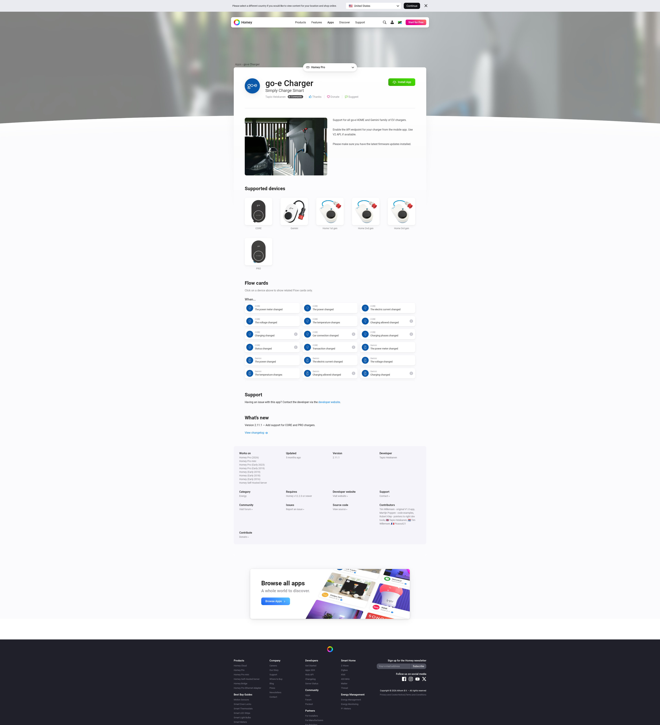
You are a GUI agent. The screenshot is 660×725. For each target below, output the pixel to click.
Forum (308, 699)
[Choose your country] (400, 22)
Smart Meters (240, 722)
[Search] (385, 22)
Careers (273, 665)
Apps (330, 22)
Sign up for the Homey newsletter (407, 660)
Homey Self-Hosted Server (247, 679)
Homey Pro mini (241, 674)
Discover (344, 22)
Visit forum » (246, 509)
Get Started (310, 665)
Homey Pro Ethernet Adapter (247, 688)
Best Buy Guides (243, 694)
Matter (344, 683)
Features (316, 22)
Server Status (311, 683)
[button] (373, 6)
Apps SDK (310, 670)
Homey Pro (239, 670)
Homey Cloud (240, 665)
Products (300, 22)
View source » (340, 509)
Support (360, 22)
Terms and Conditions (416, 695)
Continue (411, 6)
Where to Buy (276, 679)
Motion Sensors (241, 699)
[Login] (392, 22)
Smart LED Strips (242, 713)
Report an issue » (295, 509)
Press (272, 688)
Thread (344, 688)
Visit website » (340, 496)
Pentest (309, 704)
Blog (272, 683)
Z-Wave (345, 665)
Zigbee (344, 670)
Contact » (385, 496)
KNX (343, 674)
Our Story (274, 670)
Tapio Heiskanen (388, 457)
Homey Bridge (240, 683)
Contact (273, 697)
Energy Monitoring (349, 704)
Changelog (310, 679)
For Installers (311, 716)
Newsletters (275, 692)
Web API (309, 674)
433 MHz (345, 679)
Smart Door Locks (242, 704)
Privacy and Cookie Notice (392, 695)
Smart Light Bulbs (242, 717)
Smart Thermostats (243, 708)
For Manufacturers (314, 720)
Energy (243, 496)
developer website (329, 402)
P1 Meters (346, 708)
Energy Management (351, 699)
